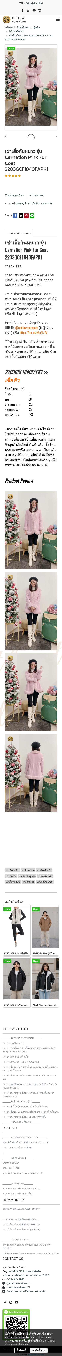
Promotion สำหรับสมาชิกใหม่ (17, 1193)
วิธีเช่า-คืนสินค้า (10, 1162)
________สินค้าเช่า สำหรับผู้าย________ (21, 1101)
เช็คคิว (12, 379)
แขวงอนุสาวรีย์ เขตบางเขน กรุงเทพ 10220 (25, 1275)
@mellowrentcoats (26, 327)
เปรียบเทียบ (38, 195)
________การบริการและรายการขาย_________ (24, 1137)
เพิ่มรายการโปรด (15, 195)
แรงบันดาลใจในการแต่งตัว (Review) (21, 1208)
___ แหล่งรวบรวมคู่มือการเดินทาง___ (20, 1219)
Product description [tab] (19, 233)
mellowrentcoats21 (18, 1287)
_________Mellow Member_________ (20, 1239)
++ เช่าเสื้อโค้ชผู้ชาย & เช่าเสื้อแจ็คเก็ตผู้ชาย (24, 1106)
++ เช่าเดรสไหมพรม (12, 1043)
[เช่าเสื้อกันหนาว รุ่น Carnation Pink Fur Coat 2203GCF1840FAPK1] (31, 87)
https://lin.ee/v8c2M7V (33, 332)
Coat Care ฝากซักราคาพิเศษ (17, 1147)
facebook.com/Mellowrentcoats (26, 1291)
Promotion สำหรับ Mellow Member (21, 1188)
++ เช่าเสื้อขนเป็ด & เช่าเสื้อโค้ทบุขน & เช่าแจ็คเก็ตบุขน (30, 1111)
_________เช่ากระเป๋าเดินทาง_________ (21, 1121)
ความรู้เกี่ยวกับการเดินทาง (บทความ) (21, 1224)
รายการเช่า (46, 203)
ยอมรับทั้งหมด (39, 1350)
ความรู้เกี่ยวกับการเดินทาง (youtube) (21, 1229)
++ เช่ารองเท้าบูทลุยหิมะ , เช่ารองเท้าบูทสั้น (24, 1116)
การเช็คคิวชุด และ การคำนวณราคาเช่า (22, 1173)
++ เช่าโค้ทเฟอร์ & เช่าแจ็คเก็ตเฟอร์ (20, 1061)
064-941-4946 (34, 3)
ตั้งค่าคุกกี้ (21, 1350)
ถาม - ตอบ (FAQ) (11, 1167)
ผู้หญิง (20, 203)
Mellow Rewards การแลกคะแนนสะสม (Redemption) (30, 1253)
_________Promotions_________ (17, 1183)
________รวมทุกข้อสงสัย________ (18, 1157)
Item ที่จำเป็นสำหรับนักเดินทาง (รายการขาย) (25, 1142)
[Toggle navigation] (57, 19)
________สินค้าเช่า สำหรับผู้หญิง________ (22, 1037)
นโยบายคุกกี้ (23, 1344)
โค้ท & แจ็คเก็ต (32, 203)
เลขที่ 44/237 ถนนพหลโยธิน (25, 1271)
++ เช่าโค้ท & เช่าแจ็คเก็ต (15, 1056)
